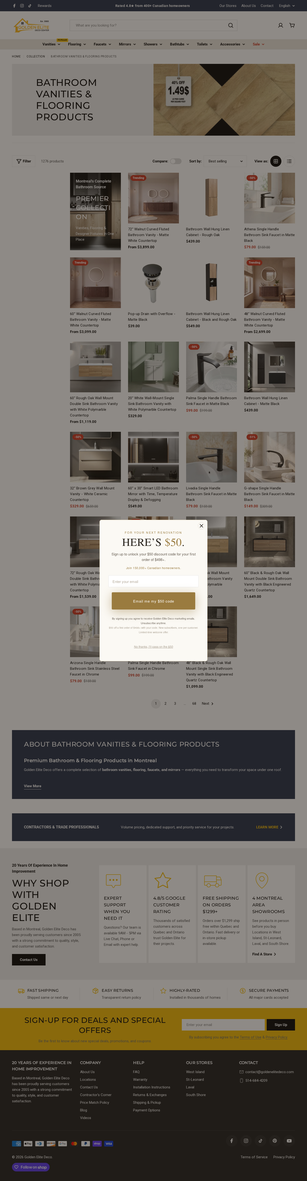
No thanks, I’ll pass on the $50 (153, 646)
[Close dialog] (201, 525)
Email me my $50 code (153, 601)
